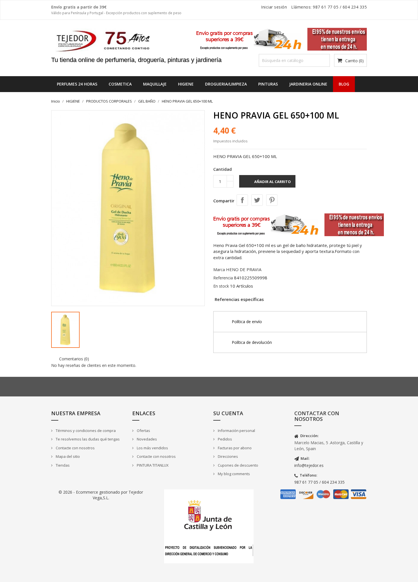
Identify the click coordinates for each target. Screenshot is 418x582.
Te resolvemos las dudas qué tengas (87, 439)
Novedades (146, 439)
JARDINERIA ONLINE (308, 84)
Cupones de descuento (237, 465)
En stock (221, 286)
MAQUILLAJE (155, 84)
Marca (219, 269)
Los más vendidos (152, 447)
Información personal (236, 430)
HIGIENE (186, 84)
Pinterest (272, 200)
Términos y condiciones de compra (85, 430)
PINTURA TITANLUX (152, 465)
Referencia (223, 277)
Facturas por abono (234, 447)
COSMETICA (120, 84)
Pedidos (224, 439)
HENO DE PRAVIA (243, 269)
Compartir (242, 200)
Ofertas (143, 430)
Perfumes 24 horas (77, 84)
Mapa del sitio (67, 456)
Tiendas (62, 465)
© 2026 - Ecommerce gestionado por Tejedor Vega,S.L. (101, 494)
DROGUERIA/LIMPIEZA (226, 84)
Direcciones (227, 456)
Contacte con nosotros (75, 447)
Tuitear (257, 200)
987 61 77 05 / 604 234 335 (319, 482)
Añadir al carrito (268, 182)
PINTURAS (268, 84)
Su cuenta (228, 413)
